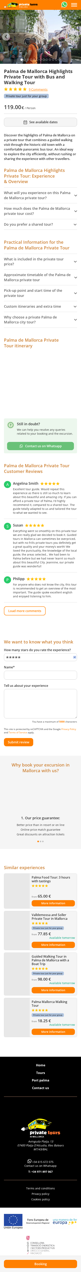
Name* (9, 667)
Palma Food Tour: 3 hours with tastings (51, 879)
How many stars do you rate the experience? (37, 650)
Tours (40, 1073)
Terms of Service (18, 732)
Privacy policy (40, 1194)
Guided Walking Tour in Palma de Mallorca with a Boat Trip (50, 960)
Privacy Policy (68, 729)
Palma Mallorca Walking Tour (49, 1004)
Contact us (40, 1088)
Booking (40, 1264)
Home (40, 1065)
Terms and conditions (40, 1188)
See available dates (43, 122)
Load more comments (24, 611)
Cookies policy (40, 1199)
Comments (38, 89)
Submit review (18, 742)
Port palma (40, 1080)
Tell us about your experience (26, 685)
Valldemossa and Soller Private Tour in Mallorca (49, 917)
